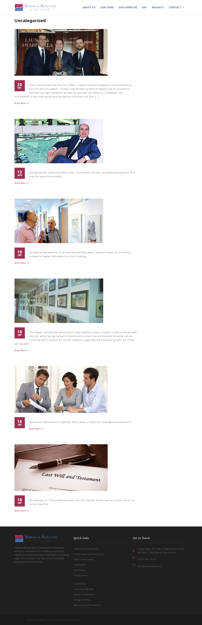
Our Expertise (127, 7)
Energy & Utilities (82, 599)
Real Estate (79, 570)
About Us (89, 7)
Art (144, 7)
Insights (158, 7)
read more (20, 103)
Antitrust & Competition (86, 548)
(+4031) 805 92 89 (146, 559)
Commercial (80, 583)
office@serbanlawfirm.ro (149, 566)
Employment (80, 564)
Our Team (106, 7)
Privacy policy (80, 575)
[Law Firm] (35, 7)
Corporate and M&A (84, 589)
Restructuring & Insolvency (87, 605)
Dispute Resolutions (84, 594)
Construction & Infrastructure (89, 554)
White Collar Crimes (84, 559)
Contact (175, 7)
